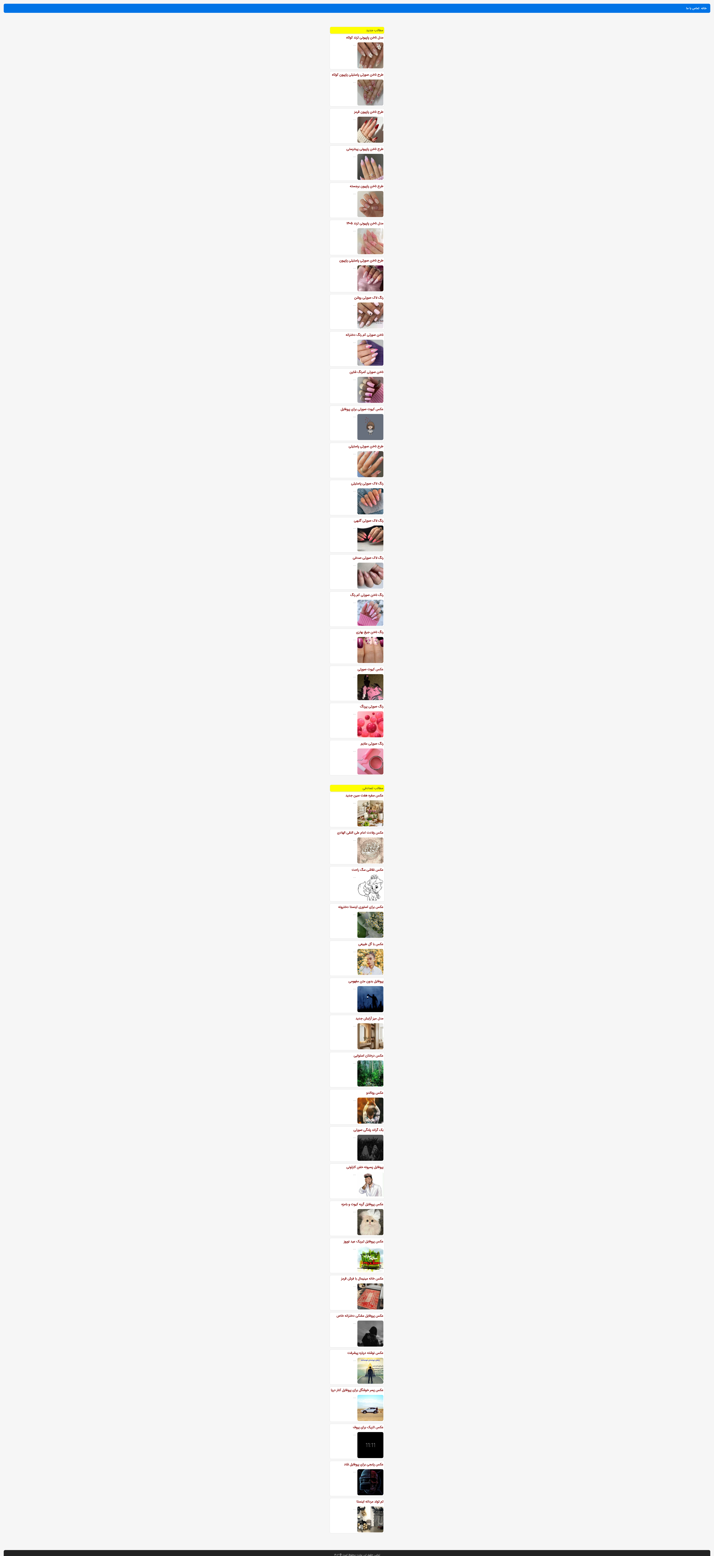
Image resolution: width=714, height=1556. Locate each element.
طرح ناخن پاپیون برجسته (366, 186)
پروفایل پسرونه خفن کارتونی (364, 1167)
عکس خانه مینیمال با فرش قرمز (362, 1278)
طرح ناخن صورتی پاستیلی (366, 446)
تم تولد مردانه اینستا (369, 1501)
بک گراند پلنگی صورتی (368, 1130)
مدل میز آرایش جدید (369, 1018)
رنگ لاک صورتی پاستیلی (367, 483)
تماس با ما (692, 8)
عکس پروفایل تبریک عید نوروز (363, 1241)
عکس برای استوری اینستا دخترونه (360, 907)
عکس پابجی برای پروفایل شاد (363, 1464)
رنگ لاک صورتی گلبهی (368, 520)
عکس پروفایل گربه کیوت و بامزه (362, 1204)
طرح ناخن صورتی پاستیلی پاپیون (361, 260)
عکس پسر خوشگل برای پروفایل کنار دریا (357, 1390)
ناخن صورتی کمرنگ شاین (366, 372)
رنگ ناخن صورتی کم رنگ (366, 595)
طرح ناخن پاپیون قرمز (368, 111)
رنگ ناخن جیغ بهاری (369, 632)
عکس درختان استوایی (368, 1055)
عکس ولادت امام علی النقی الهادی (360, 832)
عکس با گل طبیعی (370, 944)
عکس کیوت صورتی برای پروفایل (362, 409)
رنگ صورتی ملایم (372, 743)
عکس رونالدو (374, 1092)
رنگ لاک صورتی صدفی (368, 557)
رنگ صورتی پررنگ (371, 706)
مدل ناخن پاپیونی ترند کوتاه (364, 37)
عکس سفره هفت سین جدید (364, 795)
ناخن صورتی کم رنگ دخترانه (364, 334)
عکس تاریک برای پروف (368, 1427)
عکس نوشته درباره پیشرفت (365, 1353)
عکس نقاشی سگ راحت (367, 869)
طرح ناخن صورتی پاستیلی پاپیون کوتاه (357, 74)
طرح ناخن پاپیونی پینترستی (364, 149)
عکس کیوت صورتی (370, 669)
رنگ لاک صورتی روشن (368, 297)
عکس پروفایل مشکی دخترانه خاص (360, 1315)
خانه (704, 8)
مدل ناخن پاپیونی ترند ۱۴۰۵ (364, 223)
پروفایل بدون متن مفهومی (365, 981)
